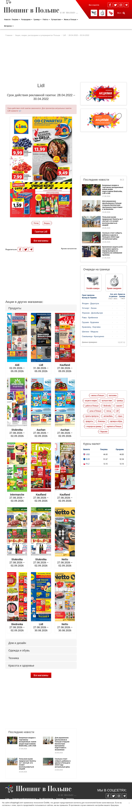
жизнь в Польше (97, 395)
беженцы (101, 421)
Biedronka (107, 405)
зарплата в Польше (113, 426)
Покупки (15, 19)
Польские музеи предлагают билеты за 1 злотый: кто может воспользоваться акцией (27, 764)
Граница (37, 19)
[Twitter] (115, 5)
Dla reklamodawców (46, 798)
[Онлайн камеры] (94, 13)
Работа (45, 19)
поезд (108, 411)
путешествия (107, 400)
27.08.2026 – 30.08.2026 (41, 627)
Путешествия (56, 19)
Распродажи (26, 19)
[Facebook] (110, 5)
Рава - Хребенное (90, 317)
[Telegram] (126, 5)
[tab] (41, 308)
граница (120, 400)
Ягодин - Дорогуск (90, 303)
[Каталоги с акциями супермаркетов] (110, 13)
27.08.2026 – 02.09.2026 (17, 433)
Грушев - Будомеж (90, 322)
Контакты (70, 798)
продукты (89, 421)
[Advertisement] (66, 59)
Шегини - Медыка (90, 331)
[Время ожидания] (102, 13)
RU (118, 13)
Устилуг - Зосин (89, 308)
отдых (120, 416)
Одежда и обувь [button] (19, 650)
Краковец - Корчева (91, 327)
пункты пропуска (92, 416)
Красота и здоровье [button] (21, 665)
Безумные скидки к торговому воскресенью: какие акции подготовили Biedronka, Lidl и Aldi (27, 741)
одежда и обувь (116, 421)
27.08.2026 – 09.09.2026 (65, 368)
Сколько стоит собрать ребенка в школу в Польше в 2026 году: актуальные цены (63, 763)
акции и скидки (91, 400)
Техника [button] (13, 658)
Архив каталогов (69, 248)
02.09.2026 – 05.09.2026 (17, 368)
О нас (7, 798)
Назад (36, 223)
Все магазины (41, 240)
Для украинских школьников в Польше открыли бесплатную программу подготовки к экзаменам (62, 743)
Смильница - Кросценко (93, 336)
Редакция (59, 798)
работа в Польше (92, 405)
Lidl (117, 411)
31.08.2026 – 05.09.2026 (41, 368)
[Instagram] (121, 5)
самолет (119, 405)
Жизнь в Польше (70, 19)
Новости (7, 19)
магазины (113, 395)
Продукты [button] (14, 308)
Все (122, 179)
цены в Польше (95, 411)
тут (20, 110)
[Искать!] (124, 13)
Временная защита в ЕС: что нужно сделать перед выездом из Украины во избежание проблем (112, 251)
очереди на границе (94, 426)
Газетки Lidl (41, 231)
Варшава (103, 431)
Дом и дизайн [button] (17, 643)
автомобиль (108, 416)
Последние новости (96, 179)
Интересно (8, 26)
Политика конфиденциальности (24, 798)
